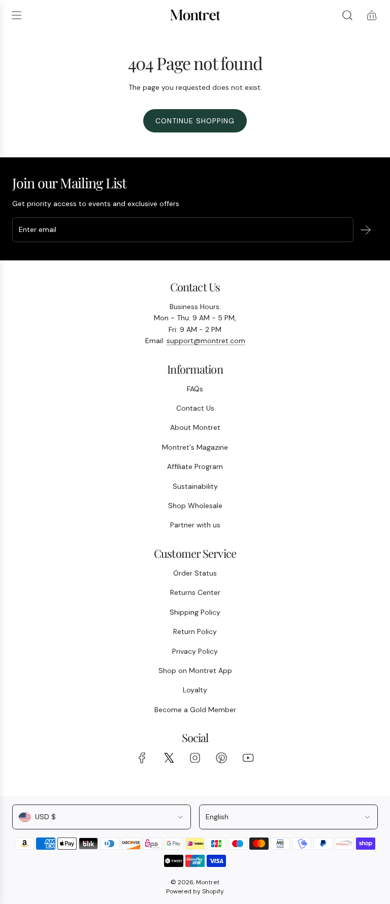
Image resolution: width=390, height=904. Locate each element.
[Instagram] (195, 758)
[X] (168, 758)
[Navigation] (16, 15)
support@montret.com (206, 340)
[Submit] (365, 230)
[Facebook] (142, 758)
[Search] (347, 15)
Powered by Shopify (195, 891)
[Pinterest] (221, 758)
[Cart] (372, 15)
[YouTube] (248, 758)
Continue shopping (195, 120)
